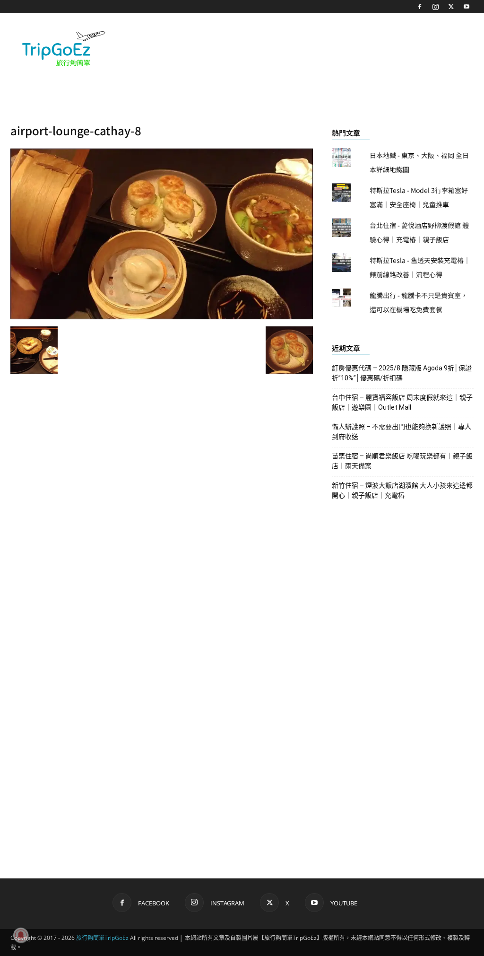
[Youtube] (466, 6)
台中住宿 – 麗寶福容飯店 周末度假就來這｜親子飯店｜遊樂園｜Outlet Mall (402, 402)
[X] (451, 6)
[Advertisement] (301, 48)
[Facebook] (420, 6)
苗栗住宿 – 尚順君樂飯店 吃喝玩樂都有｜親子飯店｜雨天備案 (402, 461)
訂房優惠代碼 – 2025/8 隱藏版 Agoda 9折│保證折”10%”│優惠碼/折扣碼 (402, 373)
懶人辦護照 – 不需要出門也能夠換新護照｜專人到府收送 (401, 431)
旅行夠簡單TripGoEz (102, 938)
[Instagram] (435, 6)
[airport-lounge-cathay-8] (161, 316)
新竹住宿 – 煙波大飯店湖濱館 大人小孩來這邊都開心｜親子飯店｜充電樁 (402, 490)
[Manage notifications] (20, 935)
